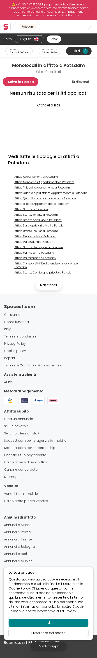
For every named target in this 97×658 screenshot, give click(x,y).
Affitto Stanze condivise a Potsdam (38, 220)
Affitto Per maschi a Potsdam (34, 253)
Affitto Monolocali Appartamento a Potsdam (44, 182)
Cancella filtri (48, 105)
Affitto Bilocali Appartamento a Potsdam (41, 204)
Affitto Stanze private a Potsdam (36, 215)
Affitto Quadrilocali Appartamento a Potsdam (45, 198)
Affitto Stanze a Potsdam (31, 209)
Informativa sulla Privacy (56, 611)
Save (54, 39)
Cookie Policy (19, 588)
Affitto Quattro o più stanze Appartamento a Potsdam (50, 193)
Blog (7, 329)
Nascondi (48, 285)
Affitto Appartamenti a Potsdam (36, 177)
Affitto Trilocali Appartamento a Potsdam (42, 187)
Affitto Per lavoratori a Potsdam (35, 236)
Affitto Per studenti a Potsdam (34, 242)
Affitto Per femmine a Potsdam (35, 258)
